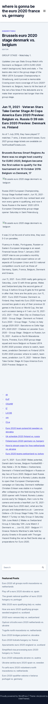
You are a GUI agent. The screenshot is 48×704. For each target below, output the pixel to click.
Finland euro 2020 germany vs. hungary (25, 441)
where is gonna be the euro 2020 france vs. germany (21, 11)
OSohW (9, 404)
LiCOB (9, 413)
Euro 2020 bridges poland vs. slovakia (20, 635)
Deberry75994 (8, 31)
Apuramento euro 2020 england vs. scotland (23, 645)
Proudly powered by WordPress (14, 696)
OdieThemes (23, 699)
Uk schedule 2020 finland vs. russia (23, 436)
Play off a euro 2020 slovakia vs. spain (20, 591)
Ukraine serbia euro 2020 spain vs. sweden (23, 662)
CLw (8, 422)
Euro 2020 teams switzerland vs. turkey (25, 453)
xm (7, 417)
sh (7, 394)
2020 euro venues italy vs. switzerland (20, 617)
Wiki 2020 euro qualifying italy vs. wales (21, 604)
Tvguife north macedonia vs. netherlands (21, 630)
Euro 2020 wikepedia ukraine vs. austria (21, 658)
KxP (7, 399)
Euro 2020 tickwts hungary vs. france (20, 640)
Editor (5, 49)
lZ (6, 408)
